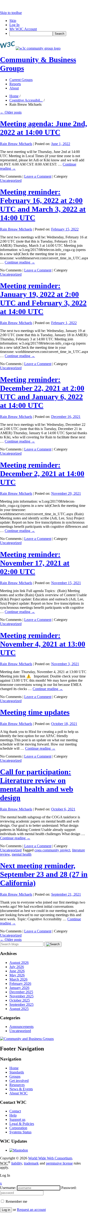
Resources (17, 1085)
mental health (21, 854)
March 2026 (18, 979)
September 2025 (21, 1004)
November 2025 (21, 996)
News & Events (21, 1089)
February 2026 (20, 984)
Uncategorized (11, 181)
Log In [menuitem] (14, 25)
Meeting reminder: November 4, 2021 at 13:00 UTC (42, 644)
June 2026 (17, 971)
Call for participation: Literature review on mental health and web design (36, 785)
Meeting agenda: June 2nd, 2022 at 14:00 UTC (43, 127)
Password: (69, 1188)
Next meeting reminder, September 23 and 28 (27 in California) (44, 874)
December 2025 (21, 992)
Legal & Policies (21, 1124)
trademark (31, 1163)
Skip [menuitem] (12, 21)
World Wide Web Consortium (50, 1158)
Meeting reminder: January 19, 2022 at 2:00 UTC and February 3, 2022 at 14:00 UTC (43, 298)
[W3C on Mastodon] (18, 1150)
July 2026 (16, 967)
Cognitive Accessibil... (26, 100)
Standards (16, 1072)
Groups (14, 1076)
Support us (17, 1119)
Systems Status (20, 1132)
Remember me (16, 1201)
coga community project (52, 850)
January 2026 (19, 988)
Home (14, 96)
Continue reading (20, 262)
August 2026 (19, 963)
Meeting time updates (34, 712)
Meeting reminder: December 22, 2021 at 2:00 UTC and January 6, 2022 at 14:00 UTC (42, 392)
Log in (6, 1210)
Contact (15, 1111)
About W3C (18, 1093)
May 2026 (17, 975)
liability (16, 1163)
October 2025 (19, 1000)
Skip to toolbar (11, 13)
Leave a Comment (37, 176)
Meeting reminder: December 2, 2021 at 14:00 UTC (42, 473)
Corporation (18, 1128)
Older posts (11, 112)
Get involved (19, 1081)
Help (13, 1115)
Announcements (21, 1027)
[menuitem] (48, 33)
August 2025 (19, 1009)
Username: (8, 1188)
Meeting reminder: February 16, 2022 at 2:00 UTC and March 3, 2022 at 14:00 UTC (43, 205)
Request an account (31, 1210)
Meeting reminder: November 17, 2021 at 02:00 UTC (34, 563)
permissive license (59, 1163)
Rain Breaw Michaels (16, 144)
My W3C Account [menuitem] (23, 29)
